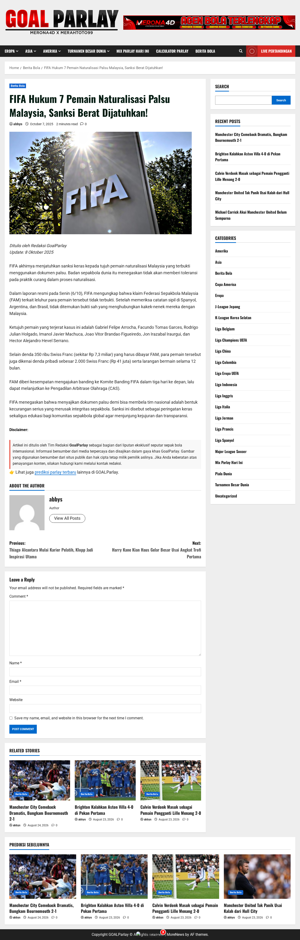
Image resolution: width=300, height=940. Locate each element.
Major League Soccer (231, 451)
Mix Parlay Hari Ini (132, 51)
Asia (29, 51)
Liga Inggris (224, 395)
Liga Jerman (224, 418)
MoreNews (175, 934)
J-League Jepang (227, 306)
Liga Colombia (225, 362)
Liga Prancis (224, 429)
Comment (18, 596)
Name (15, 663)
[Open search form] (241, 51)
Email (15, 681)
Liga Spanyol (224, 440)
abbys (17, 124)
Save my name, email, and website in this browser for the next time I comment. (79, 718)
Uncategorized (226, 496)
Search (222, 86)
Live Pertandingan (276, 51)
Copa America (225, 284)
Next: (156, 550)
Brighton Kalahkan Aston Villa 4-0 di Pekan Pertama (104, 810)
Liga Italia (222, 407)
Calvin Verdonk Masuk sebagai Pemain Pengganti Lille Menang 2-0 (170, 810)
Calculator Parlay (172, 51)
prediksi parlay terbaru (55, 472)
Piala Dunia (223, 473)
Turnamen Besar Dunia (87, 51)
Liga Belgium (225, 329)
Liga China (223, 351)
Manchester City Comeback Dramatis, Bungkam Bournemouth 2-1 (38, 813)
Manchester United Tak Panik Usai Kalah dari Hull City (253, 908)
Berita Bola (205, 51)
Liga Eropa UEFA (227, 373)
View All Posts (67, 518)
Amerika (50, 51)
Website (15, 700)
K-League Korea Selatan (233, 317)
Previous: (51, 550)
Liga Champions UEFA (231, 340)
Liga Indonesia (226, 384)
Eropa (10, 51)
